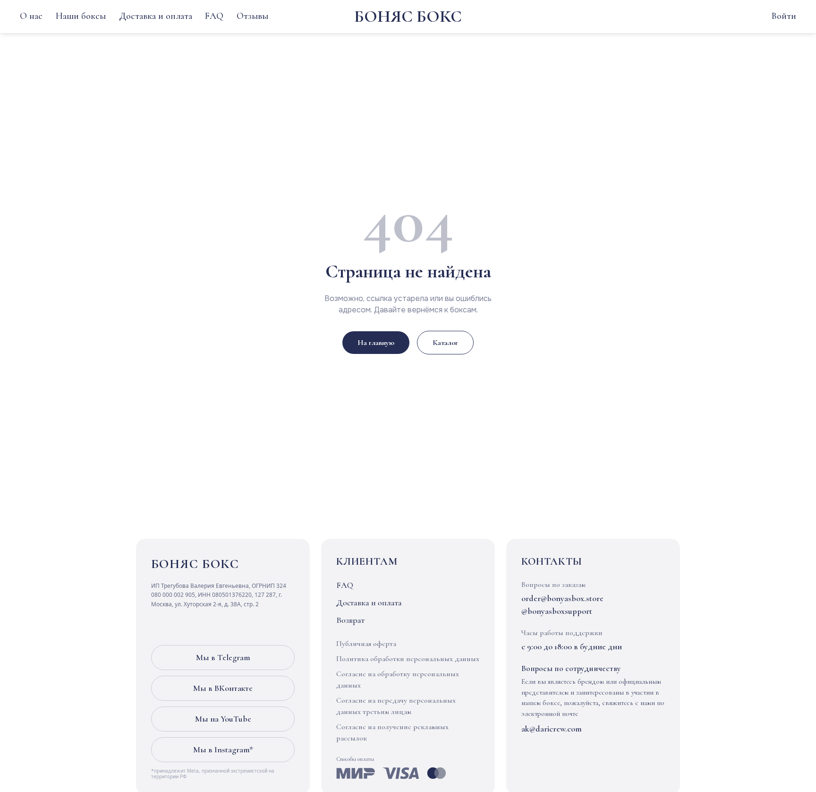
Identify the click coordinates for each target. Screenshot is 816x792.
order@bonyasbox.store (562, 598)
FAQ (214, 16)
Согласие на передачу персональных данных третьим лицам (396, 706)
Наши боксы (81, 16)
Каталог (445, 342)
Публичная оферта (366, 643)
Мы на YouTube (223, 719)
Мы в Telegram (223, 657)
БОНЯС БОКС (408, 16)
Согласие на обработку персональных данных (397, 679)
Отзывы (252, 16)
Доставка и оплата (155, 16)
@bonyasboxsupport (556, 611)
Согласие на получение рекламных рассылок (392, 732)
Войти (784, 16)
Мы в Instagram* (223, 749)
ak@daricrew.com (551, 728)
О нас (31, 16)
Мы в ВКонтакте (223, 688)
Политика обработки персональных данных (407, 658)
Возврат (350, 620)
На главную (375, 342)
